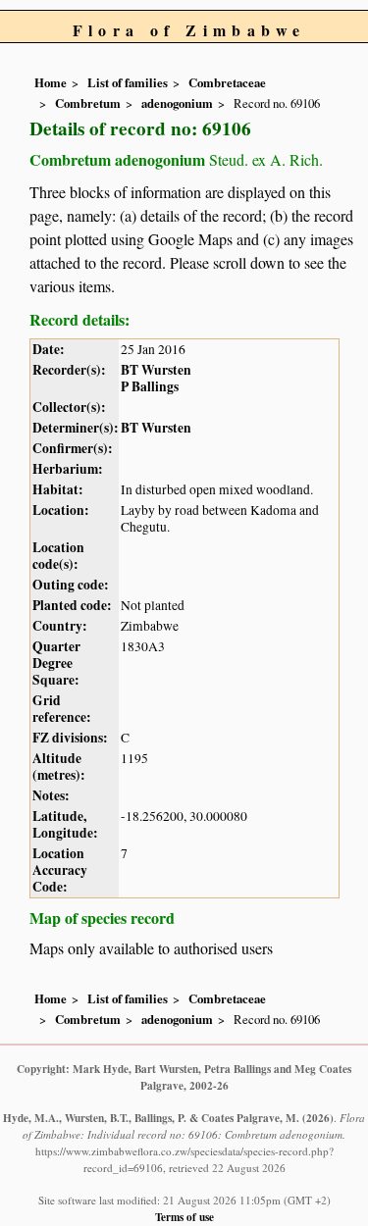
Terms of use (184, 1216)
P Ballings (150, 386)
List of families (127, 82)
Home (50, 82)
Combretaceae (227, 82)
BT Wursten (156, 370)
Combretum (88, 103)
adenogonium (177, 103)
